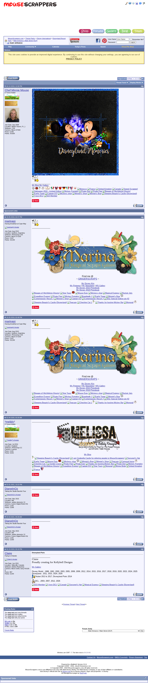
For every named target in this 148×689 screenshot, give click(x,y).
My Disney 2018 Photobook (87, 290)
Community (29, 47)
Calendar (55, 47)
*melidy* (10, 421)
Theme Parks (30, 38)
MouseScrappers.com (16, 38)
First (129, 79)
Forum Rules (9, 630)
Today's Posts (80, 47)
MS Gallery (100, 286)
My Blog (35, 185)
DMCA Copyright (121, 657)
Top (145, 657)
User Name (112, 39)
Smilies (7, 623)
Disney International (44, 38)
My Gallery (44, 185)
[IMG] (7, 625)
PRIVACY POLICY (74, 59)
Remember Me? (138, 39)
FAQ (10, 47)
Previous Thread (69, 604)
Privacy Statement (136, 657)
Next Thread (80, 604)
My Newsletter (88, 286)
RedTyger (83, 673)
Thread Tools (121, 82)
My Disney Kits (88, 283)
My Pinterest (75, 286)
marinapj (10, 221)
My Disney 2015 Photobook (87, 288)
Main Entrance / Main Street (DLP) (25, 40)
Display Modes (135, 82)
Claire (8, 553)
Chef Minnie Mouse (17, 90)
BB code (8, 621)
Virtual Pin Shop (128, 47)
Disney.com (66, 671)
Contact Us (91, 657)
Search (103, 47)
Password (111, 42)
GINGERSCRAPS (87, 279)
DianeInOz (11, 488)
